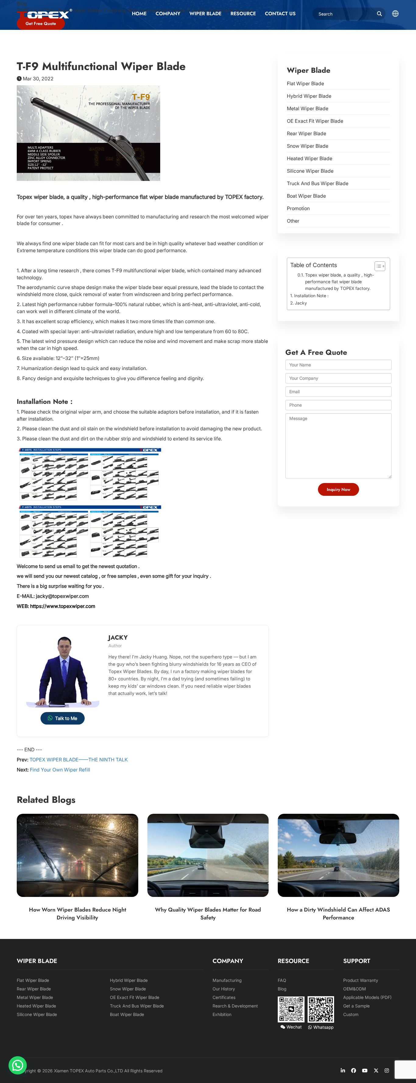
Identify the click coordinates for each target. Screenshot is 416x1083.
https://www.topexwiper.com (62, 606)
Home (139, 13)
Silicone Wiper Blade (310, 171)
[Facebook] (353, 1070)
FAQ (282, 980)
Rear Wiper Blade (306, 133)
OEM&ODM (354, 988)
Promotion (298, 208)
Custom (350, 1014)
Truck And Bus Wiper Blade (317, 183)
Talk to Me (66, 718)
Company (168, 13)
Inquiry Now (338, 489)
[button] (18, 1065)
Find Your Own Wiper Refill (60, 770)
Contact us (280, 13)
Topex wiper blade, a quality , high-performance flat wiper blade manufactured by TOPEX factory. (339, 282)
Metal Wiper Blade (307, 108)
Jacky (301, 302)
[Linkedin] (343, 1070)
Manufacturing (227, 980)
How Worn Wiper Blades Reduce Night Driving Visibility (77, 913)
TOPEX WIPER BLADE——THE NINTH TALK (79, 760)
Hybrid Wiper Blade (309, 96)
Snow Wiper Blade (307, 146)
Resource (243, 13)
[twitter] (376, 1070)
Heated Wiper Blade (309, 158)
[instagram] (387, 1070)
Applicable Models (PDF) (367, 997)
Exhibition (222, 1014)
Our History (224, 988)
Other (293, 221)
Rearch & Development (235, 1005)
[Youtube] (365, 1070)
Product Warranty (360, 980)
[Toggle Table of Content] (377, 266)
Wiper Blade (205, 13)
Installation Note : (311, 295)
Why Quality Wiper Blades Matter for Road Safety (208, 913)
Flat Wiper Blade (305, 83)
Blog (282, 988)
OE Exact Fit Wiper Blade (315, 121)
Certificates (224, 997)
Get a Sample (356, 1005)
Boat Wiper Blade (306, 196)
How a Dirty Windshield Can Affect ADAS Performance (338, 913)
